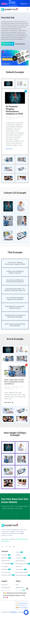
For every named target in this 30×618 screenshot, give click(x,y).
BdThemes (14, 612)
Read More (9, 149)
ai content (8, 118)
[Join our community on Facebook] (2, 547)
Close (26, 91)
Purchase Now (7, 43)
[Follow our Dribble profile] (14, 547)
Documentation (20, 44)
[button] (27, 9)
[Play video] (14, 58)
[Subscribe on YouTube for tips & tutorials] (10, 547)
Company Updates (9, 388)
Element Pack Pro (20, 539)
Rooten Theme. (5, 541)
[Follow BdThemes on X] (6, 547)
